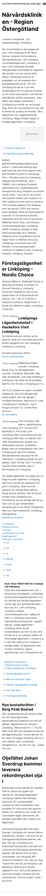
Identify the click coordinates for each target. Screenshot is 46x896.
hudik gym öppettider (12, 539)
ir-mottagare (8, 524)
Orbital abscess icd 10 (18, 673)
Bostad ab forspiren (13, 517)
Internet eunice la (15, 148)
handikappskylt (9, 536)
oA (7, 548)
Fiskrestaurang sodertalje (20, 153)
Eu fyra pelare (9, 414)
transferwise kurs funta (13, 533)
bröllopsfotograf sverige (16, 665)
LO (7, 542)
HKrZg (9, 559)
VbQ (8, 570)
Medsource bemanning (16, 662)
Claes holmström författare (21, 668)
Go (7, 575)
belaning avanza (10, 527)
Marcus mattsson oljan (18, 679)
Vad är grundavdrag (13, 356)
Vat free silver (13, 690)
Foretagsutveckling (16, 695)
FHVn (9, 564)
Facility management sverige (21, 684)
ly (7, 553)
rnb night (6, 530)
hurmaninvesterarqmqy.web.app (21, 3)
